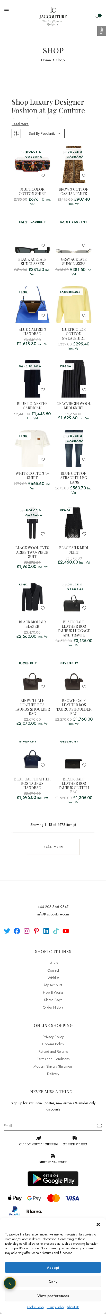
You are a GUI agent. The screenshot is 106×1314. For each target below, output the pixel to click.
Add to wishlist (42, 175)
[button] (98, 1224)
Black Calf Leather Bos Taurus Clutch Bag (74, 785)
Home (46, 60)
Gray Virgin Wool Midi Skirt (74, 406)
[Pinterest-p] (36, 931)
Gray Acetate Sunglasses (74, 261)
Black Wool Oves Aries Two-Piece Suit (32, 552)
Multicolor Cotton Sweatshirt (74, 333)
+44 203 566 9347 (53, 906)
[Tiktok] (56, 931)
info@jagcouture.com (53, 914)
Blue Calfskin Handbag (32, 331)
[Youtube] (66, 931)
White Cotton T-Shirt (32, 475)
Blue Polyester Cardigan (32, 406)
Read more (20, 124)
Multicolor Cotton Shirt (32, 191)
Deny (53, 1281)
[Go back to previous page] (10, 1283)
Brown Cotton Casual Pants (74, 191)
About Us (73, 1307)
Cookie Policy (35, 1307)
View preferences (53, 1296)
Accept (53, 1267)
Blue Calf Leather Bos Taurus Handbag (32, 783)
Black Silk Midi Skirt (73, 550)
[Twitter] (7, 931)
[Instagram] (26, 931)
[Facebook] (17, 931)
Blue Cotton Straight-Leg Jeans (73, 477)
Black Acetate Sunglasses (32, 261)
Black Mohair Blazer (32, 624)
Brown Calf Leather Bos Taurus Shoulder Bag (32, 707)
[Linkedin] (46, 931)
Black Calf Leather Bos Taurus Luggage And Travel (74, 628)
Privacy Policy (55, 1307)
